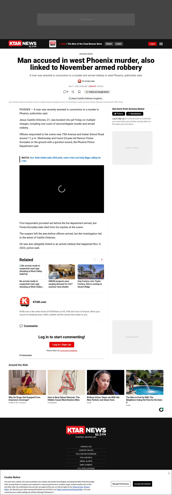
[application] (61, 189)
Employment (86, 465)
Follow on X (86, 457)
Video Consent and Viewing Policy (70, 490)
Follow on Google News (99, 92)
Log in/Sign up (118, 119)
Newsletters (136, 114)
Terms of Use (78, 487)
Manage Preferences (120, 484)
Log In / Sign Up (62, 344)
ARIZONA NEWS (86, 54)
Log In (152, 44)
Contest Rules (86, 450)
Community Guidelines (68, 351)
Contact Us (86, 447)
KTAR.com (39, 302)
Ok (169, 473)
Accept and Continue (142, 484)
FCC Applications (86, 468)
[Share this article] (73, 91)
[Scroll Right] (101, 259)
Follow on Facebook (86, 454)
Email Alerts (86, 461)
